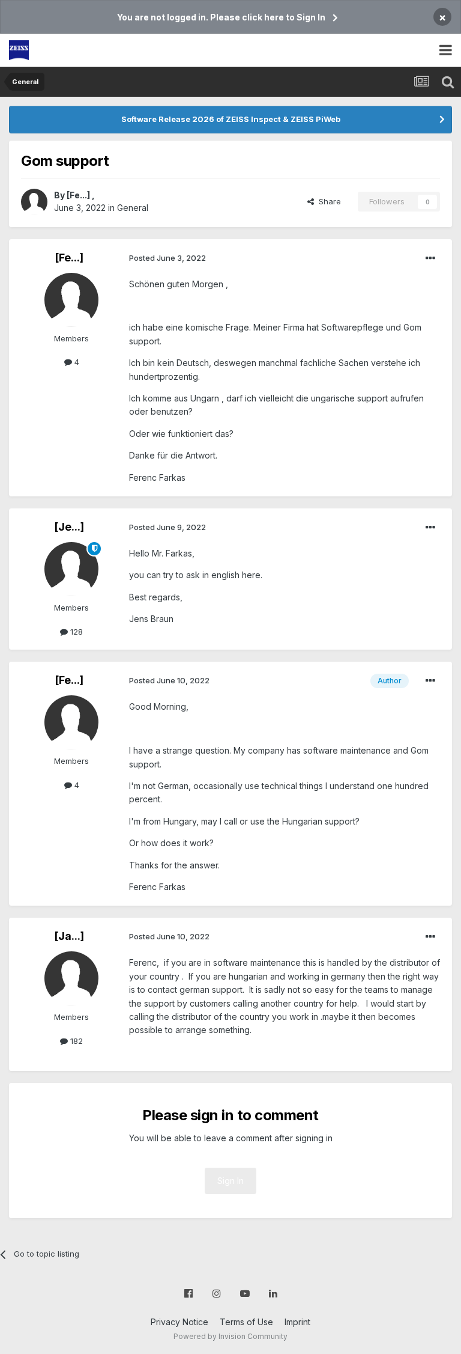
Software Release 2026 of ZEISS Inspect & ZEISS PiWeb (230, 119)
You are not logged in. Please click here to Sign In (221, 17)
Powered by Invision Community (230, 1336)
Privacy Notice (179, 1322)
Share (327, 201)
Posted (167, 258)
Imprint (297, 1322)
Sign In (230, 1181)
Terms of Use (246, 1322)
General (132, 208)
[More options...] (430, 258)
